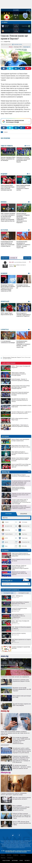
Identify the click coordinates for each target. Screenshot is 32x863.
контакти (27, 860)
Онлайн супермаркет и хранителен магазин (21, 647)
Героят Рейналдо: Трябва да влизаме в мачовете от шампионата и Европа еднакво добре (20, 567)
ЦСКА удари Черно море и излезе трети (7, 313)
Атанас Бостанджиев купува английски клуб (19, 609)
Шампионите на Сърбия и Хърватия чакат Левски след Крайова (19, 573)
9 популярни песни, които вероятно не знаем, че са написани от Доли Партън (7, 244)
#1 (29, 262)
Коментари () (26, 46)
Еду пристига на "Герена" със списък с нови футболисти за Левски (19, 400)
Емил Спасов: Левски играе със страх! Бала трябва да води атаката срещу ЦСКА (21, 555)
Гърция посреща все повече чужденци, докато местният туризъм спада (14, 793)
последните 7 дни (8, 593)
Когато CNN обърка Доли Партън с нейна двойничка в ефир (22, 823)
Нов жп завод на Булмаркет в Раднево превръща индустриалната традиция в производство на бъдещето (23, 218)
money (6, 472)
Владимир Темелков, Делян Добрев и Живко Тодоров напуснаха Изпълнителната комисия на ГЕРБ (8, 288)
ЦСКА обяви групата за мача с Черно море (19, 419)
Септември (24, 522)
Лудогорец (24, 534)
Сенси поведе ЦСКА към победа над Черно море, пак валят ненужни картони (7, 188)
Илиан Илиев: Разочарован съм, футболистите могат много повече (21, 446)
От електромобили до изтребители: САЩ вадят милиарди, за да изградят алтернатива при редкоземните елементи (21, 483)
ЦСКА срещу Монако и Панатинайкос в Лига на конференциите (18, 616)
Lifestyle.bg (15, 855)
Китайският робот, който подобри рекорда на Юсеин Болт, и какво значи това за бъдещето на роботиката (22, 750)
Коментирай (27, 258)
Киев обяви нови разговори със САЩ (22, 696)
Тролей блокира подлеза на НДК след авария (22, 704)
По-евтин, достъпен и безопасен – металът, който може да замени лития (22, 767)
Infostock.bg (10, 857)
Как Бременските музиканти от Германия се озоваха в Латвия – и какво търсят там (23, 244)
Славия (7, 522)
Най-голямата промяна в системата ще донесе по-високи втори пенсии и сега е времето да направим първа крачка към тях (8, 217)
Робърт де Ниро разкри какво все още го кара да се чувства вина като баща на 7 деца (21, 816)
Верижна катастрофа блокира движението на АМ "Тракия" (22, 689)
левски (5, 132)
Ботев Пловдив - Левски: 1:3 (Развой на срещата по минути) (20, 380)
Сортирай (12, 258)
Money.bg (9, 855)
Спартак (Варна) (9, 534)
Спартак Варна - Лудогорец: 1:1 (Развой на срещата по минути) (20, 425)
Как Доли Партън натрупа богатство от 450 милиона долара (21, 475)
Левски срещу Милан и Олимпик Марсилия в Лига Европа (20, 602)
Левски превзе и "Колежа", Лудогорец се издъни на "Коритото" (23, 314)
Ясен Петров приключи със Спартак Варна (21, 640)
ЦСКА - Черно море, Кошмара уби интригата (20, 366)
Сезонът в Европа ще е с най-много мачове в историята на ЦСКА (21, 412)
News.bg (3, 855)
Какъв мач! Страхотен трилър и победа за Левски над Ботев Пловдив (20, 394)
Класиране (23, 513)
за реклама (15, 860)
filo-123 (11, 262)
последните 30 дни (24, 593)
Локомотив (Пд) (25, 526)
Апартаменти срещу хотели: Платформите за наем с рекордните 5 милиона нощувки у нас (21, 507)
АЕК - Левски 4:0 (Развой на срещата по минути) (21, 627)
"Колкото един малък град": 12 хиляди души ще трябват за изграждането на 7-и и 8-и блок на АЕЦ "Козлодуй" (21, 501)
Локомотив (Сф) (25, 542)
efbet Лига (5, 517)
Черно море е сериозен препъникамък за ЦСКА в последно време (18, 374)
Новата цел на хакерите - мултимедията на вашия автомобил (18, 488)
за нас (21, 860)
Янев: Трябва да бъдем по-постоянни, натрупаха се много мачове (23, 188)
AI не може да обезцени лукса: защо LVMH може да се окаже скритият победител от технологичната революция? (15, 741)
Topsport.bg (22, 855)
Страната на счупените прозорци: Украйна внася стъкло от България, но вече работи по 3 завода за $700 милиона (21, 759)
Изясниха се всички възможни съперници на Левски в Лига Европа (23, 160)
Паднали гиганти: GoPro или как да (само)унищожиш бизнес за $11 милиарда (21, 495)
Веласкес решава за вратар (19, 633)
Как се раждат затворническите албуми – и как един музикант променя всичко (22, 808)
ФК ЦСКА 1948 (8, 526)
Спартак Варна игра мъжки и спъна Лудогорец (21, 406)
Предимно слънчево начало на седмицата (15, 677)
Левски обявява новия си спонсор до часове (21, 560)
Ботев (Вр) (24, 546)
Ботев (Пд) (7, 530)
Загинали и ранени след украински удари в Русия (21, 680)
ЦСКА (6, 538)
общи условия (6, 860)
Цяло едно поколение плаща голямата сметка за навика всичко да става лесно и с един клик (15, 733)
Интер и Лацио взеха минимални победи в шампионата (20, 440)
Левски (10, 46)
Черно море (24, 538)
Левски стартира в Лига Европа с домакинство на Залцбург (8, 159)
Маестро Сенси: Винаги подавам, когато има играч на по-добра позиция (20, 459)
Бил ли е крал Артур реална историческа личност (22, 798)
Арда (6, 546)
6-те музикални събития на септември (8, 341)
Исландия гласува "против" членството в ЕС (23, 286)
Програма (8, 513)
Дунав (6, 542)
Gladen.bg (3, 857)
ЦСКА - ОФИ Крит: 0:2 (17, 596)
